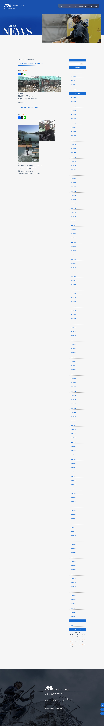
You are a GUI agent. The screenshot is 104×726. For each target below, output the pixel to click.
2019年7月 (73, 450)
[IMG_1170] (28, 91)
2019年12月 (73, 429)
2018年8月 (73, 497)
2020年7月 (73, 399)
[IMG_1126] (28, 161)
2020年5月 (73, 408)
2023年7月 (73, 246)
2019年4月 (73, 463)
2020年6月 (73, 404)
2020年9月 (73, 391)
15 (70, 641)
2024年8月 (73, 191)
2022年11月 (73, 280)
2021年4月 (73, 361)
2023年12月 (73, 225)
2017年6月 (73, 557)
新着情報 (63, 700)
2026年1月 (73, 127)
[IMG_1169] (50, 91)
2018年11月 (73, 484)
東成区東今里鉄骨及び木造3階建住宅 (31, 64)
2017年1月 (73, 574)
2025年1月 (73, 169)
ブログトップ (77, 60)
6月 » (85, 649)
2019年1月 (73, 476)
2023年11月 (73, 229)
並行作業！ (73, 84)
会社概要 (69, 6)
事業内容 (75, 6)
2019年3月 (73, 467)
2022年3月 (73, 314)
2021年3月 (73, 365)
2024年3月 (73, 212)
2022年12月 (73, 276)
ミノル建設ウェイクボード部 (28, 107)
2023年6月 (73, 250)
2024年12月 (73, 174)
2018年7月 (73, 501)
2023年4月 (73, 259)
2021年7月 (73, 348)
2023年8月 (73, 242)
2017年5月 (73, 561)
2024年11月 (73, 178)
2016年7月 (73, 599)
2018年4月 (73, 514)
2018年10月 (73, 489)
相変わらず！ (74, 80)
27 (82, 644)
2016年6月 (73, 604)
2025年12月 (73, 131)
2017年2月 (73, 569)
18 (77, 641)
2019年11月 (73, 433)
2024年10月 (73, 182)
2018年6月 (73, 506)
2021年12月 (73, 327)
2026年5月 (73, 110)
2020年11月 (73, 382)
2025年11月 (73, 135)
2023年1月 (73, 272)
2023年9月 (73, 238)
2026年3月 (73, 118)
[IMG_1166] (47, 140)
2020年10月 (73, 387)
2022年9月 (73, 289)
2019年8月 (73, 446)
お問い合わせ (95, 6)
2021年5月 (73, 357)
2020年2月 (73, 421)
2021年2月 (73, 369)
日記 (72, 625)
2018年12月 (73, 480)
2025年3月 (73, 161)
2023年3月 (73, 263)
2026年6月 (73, 106)
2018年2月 (73, 523)
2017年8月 (73, 548)
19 (79, 641)
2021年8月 (73, 344)
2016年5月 (73, 608)
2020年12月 (73, 378)
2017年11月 (73, 535)
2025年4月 (73, 157)
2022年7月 (73, 297)
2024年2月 (73, 216)
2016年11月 (73, 582)
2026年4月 (73, 114)
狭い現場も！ (74, 76)
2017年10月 (73, 540)
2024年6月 (73, 199)
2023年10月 (73, 233)
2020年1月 (73, 425)
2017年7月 (73, 552)
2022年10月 (73, 284)
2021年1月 (73, 374)
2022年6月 (73, 301)
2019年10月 (73, 438)
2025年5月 (73, 152)
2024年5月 (73, 204)
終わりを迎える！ (74, 89)
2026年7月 (73, 101)
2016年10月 (73, 586)
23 (72, 644)
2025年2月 (73, 165)
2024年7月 (73, 195)
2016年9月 (73, 591)
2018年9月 (73, 493)
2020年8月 (73, 395)
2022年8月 (73, 293)
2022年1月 (73, 323)
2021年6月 (73, 352)
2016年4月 (73, 612)
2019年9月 (73, 442)
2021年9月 (73, 340)
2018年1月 (73, 527)
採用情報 (87, 6)
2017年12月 (73, 531)
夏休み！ (73, 72)
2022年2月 (73, 318)
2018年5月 (73, 510)
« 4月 (70, 649)
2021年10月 (73, 335)
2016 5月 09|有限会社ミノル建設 (9, 8)
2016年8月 (73, 595)
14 (84, 639)
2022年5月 (73, 306)
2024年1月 (73, 221)
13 (82, 639)
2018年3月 (73, 518)
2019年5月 (73, 459)
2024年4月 (73, 208)
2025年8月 (73, 148)
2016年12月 (73, 578)
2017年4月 (73, 565)
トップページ (62, 6)
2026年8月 (73, 97)
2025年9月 (73, 144)
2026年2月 (73, 123)
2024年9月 (73, 187)
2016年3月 (73, 616)
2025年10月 (73, 140)
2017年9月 (73, 544)
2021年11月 (73, 331)
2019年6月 (73, 455)
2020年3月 (73, 416)
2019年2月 (73, 472)
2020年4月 (73, 412)
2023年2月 (73, 267)
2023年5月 (73, 255)
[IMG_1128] (28, 140)
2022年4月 (73, 310)
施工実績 (81, 6)
